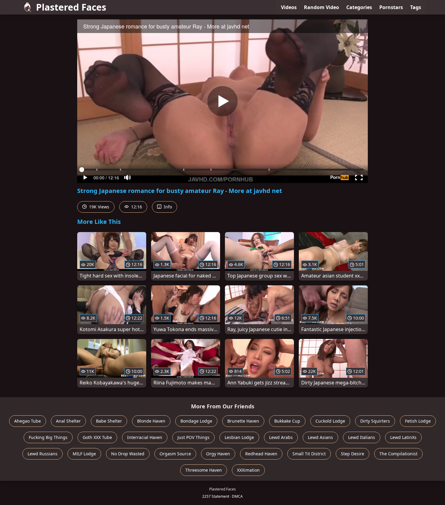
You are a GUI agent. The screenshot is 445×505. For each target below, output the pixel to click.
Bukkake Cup (287, 421)
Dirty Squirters (375, 421)
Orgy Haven (218, 454)
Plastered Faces (71, 7)
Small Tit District (309, 454)
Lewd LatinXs (403, 437)
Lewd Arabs (281, 437)
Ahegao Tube (27, 421)
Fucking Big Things (48, 437)
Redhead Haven (261, 454)
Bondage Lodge (196, 421)
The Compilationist (398, 454)
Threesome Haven (203, 470)
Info (167, 207)
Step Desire (352, 454)
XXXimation (248, 470)
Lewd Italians (361, 437)
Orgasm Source (175, 454)
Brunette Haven (243, 421)
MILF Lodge (84, 454)
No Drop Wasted (127, 454)
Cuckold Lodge (330, 421)
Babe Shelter (109, 421)
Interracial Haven (144, 437)
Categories (359, 7)
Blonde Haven (151, 421)
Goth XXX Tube (97, 437)
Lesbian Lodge (239, 437)
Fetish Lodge (418, 421)
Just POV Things (193, 437)
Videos (289, 7)
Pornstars (391, 7)
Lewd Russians (43, 454)
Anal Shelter (68, 421)
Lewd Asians (320, 437)
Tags (415, 7)
